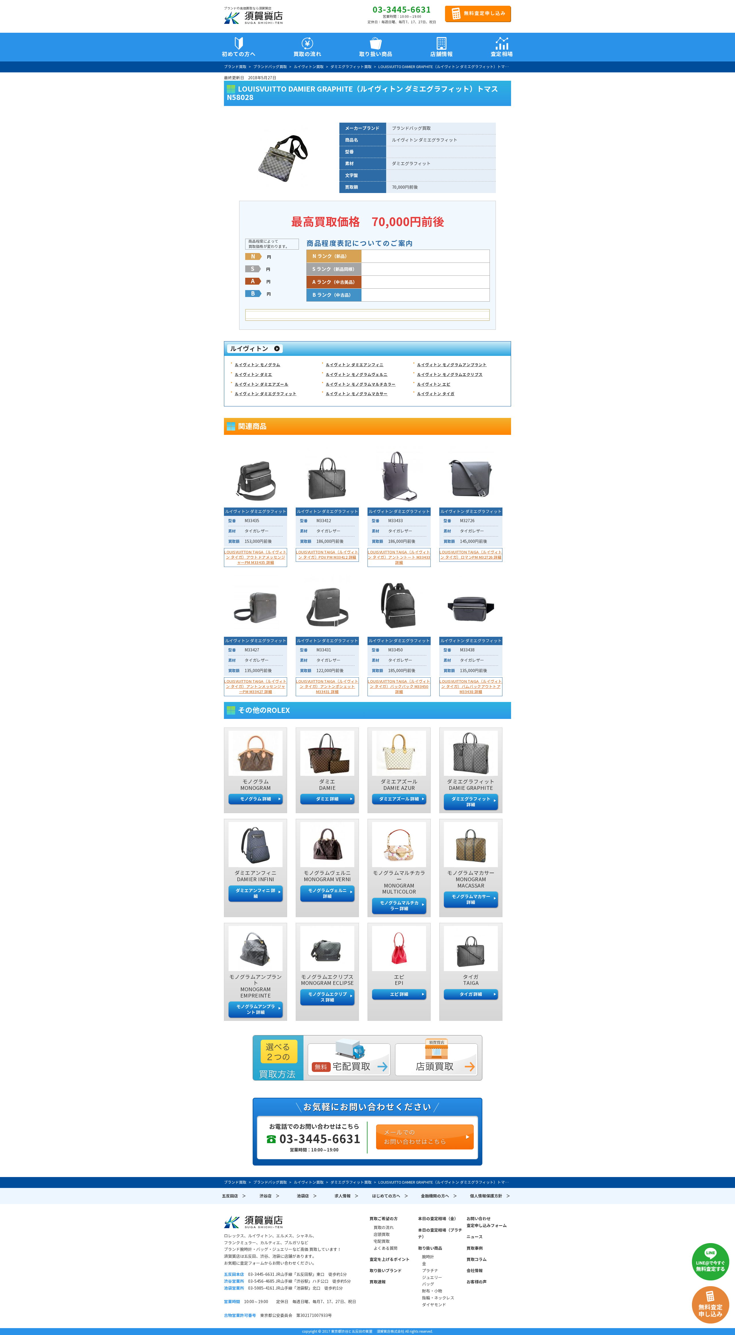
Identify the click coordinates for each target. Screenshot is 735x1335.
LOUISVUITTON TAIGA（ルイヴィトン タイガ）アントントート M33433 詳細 (399, 557)
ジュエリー (432, 1277)
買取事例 (475, 1248)
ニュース (475, 1236)
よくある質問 (386, 1248)
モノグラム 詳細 (255, 799)
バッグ (428, 1284)
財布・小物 (432, 1291)
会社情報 (475, 1270)
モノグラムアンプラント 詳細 (255, 1009)
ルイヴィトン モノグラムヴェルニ (357, 374)
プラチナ (430, 1270)
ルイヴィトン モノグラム (257, 364)
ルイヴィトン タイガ (435, 393)
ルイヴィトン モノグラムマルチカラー (361, 384)
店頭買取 (382, 1234)
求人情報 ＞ (346, 1196)
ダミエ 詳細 (327, 799)
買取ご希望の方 (384, 1218)
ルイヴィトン (249, 349)
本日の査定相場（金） (438, 1218)
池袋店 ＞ (307, 1196)
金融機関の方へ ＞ (439, 1196)
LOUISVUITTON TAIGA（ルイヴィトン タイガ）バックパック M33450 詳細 (399, 686)
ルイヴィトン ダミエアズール (262, 384)
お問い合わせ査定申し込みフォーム (487, 1222)
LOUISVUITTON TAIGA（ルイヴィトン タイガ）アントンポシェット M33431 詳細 (327, 686)
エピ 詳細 (399, 994)
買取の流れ (307, 54)
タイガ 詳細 (471, 994)
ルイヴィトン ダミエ (253, 374)
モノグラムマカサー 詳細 (471, 899)
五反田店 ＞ (234, 1196)
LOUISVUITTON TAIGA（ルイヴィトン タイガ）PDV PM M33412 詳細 (327, 555)
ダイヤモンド (434, 1304)
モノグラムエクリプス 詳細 (327, 997)
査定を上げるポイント (390, 1259)
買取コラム (477, 1259)
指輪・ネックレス (438, 1298)
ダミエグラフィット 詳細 (471, 801)
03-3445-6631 (402, 10)
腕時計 (428, 1256)
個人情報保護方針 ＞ (490, 1196)
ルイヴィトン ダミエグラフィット (266, 393)
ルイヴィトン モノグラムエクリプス (450, 374)
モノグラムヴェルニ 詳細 (327, 893)
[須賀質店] (253, 17)
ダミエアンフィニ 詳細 (255, 893)
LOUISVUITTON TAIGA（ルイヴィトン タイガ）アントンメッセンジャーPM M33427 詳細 (255, 686)
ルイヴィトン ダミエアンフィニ (355, 364)
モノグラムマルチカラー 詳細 (399, 905)
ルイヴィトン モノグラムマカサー (357, 393)
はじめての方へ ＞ (390, 1196)
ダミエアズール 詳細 (399, 799)
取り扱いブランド (386, 1270)
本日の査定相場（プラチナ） (440, 1234)
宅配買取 (382, 1241)
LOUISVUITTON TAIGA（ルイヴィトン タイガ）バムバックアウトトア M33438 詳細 (471, 686)
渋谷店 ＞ (270, 1196)
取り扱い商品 (430, 1248)
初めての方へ (239, 54)
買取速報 (378, 1281)
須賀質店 (253, 1222)
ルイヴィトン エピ (433, 384)
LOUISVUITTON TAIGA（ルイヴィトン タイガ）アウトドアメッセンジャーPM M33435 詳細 (255, 557)
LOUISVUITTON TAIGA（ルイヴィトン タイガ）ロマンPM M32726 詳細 (471, 555)
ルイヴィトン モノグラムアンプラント (452, 364)
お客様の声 (477, 1281)
